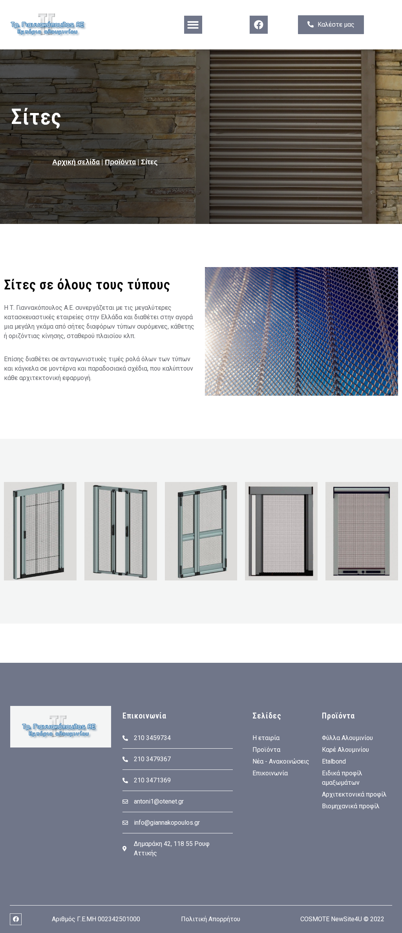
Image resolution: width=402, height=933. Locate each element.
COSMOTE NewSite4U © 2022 (342, 919)
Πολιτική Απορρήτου (210, 919)
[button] (193, 25)
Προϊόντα (120, 162)
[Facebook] (258, 24)
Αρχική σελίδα (76, 162)
